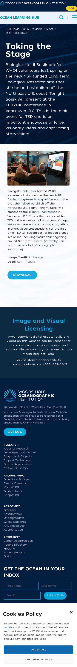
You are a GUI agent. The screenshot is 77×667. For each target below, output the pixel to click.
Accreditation (13, 529)
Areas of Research (16, 448)
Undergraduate (14, 518)
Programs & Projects (18, 456)
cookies (9, 627)
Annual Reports (14, 552)
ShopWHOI (11, 495)
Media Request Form (38, 354)
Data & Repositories (18, 464)
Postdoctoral (13, 514)
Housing (9, 548)
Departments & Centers (20, 452)
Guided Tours (13, 491)
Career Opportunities (18, 541)
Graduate (10, 510)
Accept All (38, 649)
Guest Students (15, 522)
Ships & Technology (17, 460)
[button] (71, 612)
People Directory (15, 545)
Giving (8, 556)
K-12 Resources (14, 526)
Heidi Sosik (28, 191)
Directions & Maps (16, 479)
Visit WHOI (11, 487)
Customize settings (38, 659)
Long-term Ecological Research (39, 199)
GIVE (71, 8)
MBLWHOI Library (16, 468)
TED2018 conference (43, 212)
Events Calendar (15, 483)
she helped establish (29, 203)
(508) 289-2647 (55, 364)
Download (22, 275)
